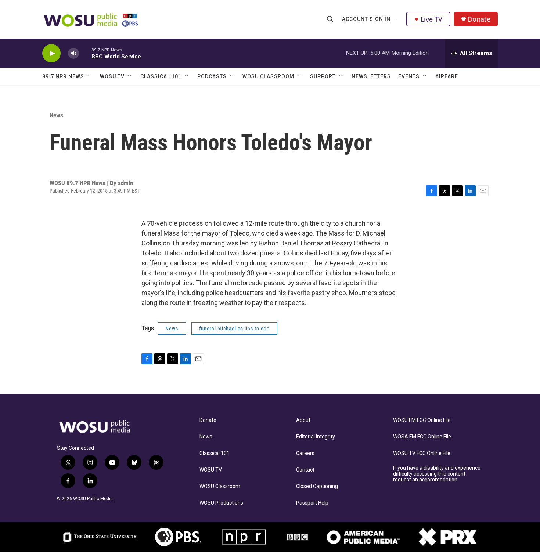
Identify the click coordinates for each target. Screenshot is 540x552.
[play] (51, 53)
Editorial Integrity (315, 437)
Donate (479, 19)
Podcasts (212, 76)
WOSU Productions (221, 503)
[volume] (73, 53)
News (56, 115)
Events (409, 76)
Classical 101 (160, 76)
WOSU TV (112, 76)
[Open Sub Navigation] (396, 19)
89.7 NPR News (63, 76)
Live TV (431, 19)
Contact (305, 470)
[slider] (85, 53)
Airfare (446, 76)
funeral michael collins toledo (234, 328)
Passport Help (312, 503)
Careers (305, 453)
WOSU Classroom (268, 76)
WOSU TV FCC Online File (421, 453)
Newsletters (371, 76)
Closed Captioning (317, 486)
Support (323, 76)
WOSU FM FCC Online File (422, 420)
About (303, 420)
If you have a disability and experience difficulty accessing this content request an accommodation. (436, 474)
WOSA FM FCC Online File (422, 437)
